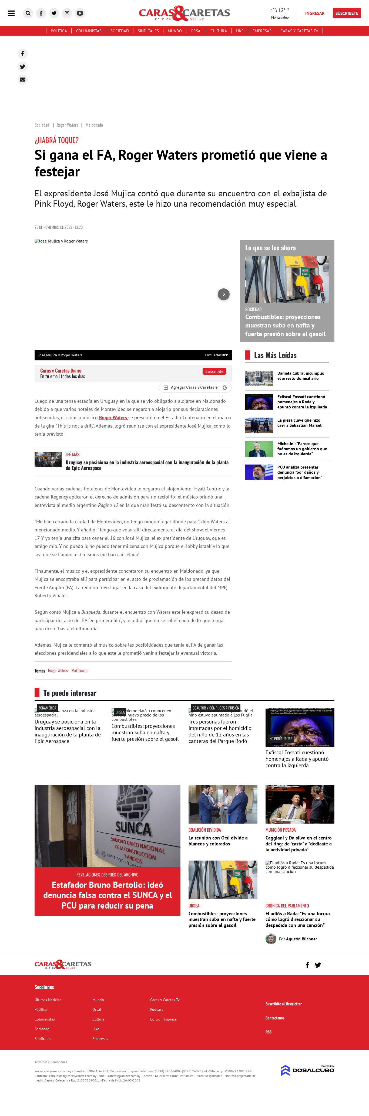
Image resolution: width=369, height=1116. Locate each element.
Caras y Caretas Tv (299, 31)
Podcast (156, 1009)
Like (240, 31)
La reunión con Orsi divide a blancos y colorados (218, 841)
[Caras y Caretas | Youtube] (80, 13)
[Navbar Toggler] (15, 13)
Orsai (196, 31)
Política (59, 31)
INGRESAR (315, 13)
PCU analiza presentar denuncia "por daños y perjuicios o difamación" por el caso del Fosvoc (299, 474)
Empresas (262, 31)
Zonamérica (47, 708)
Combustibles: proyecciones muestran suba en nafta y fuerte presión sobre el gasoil (285, 325)
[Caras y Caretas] (63, 968)
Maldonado (79, 670)
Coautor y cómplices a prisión (216, 708)
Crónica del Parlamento (287, 905)
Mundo (175, 31)
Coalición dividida (205, 830)
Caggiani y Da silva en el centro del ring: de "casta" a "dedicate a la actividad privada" (299, 843)
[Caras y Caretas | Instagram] (67, 13)
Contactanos (275, 1018)
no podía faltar (281, 738)
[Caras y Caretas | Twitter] (54, 13)
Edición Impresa (163, 1019)
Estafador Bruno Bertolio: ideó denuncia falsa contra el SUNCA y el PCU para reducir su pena (107, 895)
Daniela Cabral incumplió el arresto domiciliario (300, 375)
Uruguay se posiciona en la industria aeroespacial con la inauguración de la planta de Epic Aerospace (147, 465)
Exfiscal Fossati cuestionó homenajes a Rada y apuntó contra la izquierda (302, 401)
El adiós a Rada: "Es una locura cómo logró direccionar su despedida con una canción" (298, 919)
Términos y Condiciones (51, 1062)
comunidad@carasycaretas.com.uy (72, 1076)
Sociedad (119, 31)
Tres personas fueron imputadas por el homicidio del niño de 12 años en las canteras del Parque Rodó (220, 731)
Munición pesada (281, 830)
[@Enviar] (23, 79)
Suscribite (214, 371)
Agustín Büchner (301, 938)
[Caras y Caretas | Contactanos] (328, 964)
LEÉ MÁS (72, 454)
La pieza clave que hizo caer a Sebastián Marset (299, 422)
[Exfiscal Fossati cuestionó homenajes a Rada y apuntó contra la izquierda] (300, 745)
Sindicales (148, 31)
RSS (268, 1032)
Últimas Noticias (48, 999)
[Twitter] (23, 67)
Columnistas (89, 31)
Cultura (218, 31)
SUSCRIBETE (347, 13)
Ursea (120, 712)
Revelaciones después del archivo (107, 874)
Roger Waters (113, 417)
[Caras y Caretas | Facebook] (41, 13)
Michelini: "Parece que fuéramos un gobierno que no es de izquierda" (302, 448)
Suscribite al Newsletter (284, 1003)
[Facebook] (23, 54)
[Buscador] (28, 13)
